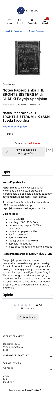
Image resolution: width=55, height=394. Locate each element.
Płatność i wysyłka (11, 363)
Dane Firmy (8, 382)
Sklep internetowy (24, 390)
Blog (4, 379)
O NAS (5, 376)
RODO (5, 350)
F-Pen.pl (6, 31)
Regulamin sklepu (11, 344)
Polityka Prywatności (12, 347)
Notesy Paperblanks (37, 31)
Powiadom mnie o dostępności (25, 151)
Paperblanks (8, 84)
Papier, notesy (19, 31)
